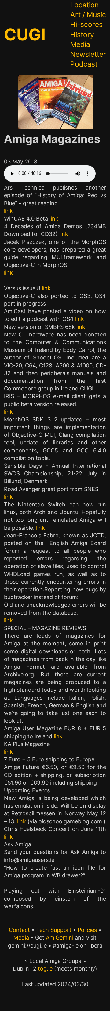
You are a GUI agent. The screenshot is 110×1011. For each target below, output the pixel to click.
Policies (87, 930)
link (8, 211)
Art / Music (88, 14)
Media (80, 44)
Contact (19, 930)
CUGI (25, 34)
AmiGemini (59, 937)
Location (84, 5)
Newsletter (88, 54)
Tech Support (54, 930)
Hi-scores (86, 24)
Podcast (83, 64)
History (82, 34)
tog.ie (45, 968)
